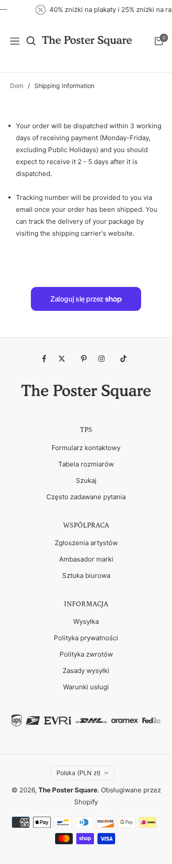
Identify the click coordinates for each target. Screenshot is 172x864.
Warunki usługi (86, 687)
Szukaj (86, 480)
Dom (16, 85)
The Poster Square (67, 790)
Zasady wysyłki (86, 670)
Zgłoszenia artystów (86, 543)
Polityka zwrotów (86, 654)
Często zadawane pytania (86, 497)
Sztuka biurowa (86, 575)
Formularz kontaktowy (86, 447)
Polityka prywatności (86, 638)
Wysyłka (86, 621)
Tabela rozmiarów (86, 464)
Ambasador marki (86, 559)
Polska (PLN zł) (78, 772)
